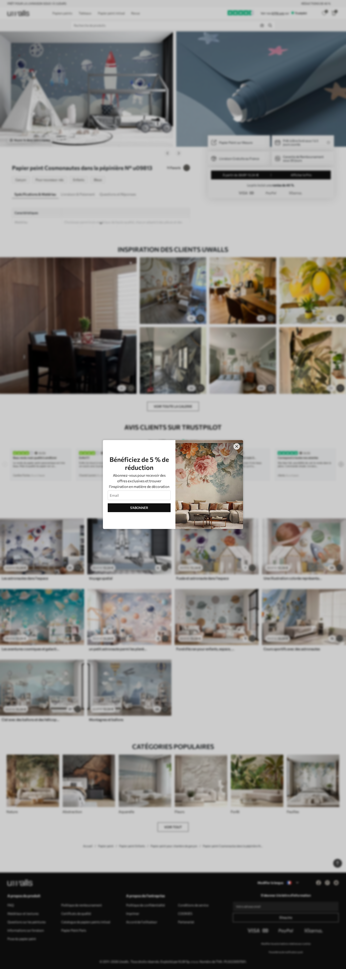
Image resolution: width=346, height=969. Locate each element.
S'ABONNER (139, 508)
